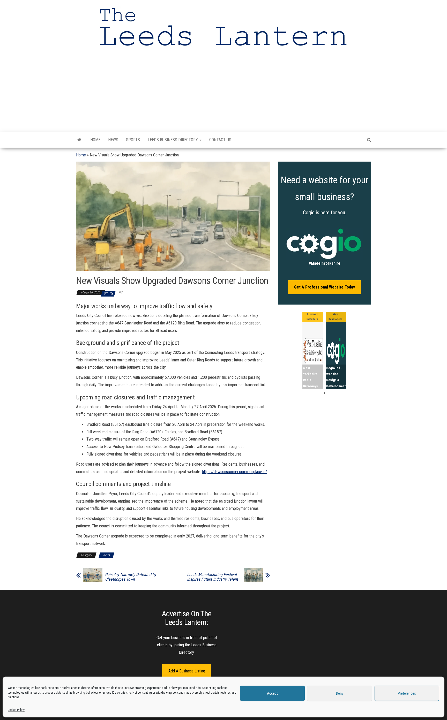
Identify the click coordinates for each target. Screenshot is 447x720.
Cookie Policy (16, 710)
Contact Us (220, 139)
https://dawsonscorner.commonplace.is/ (234, 471)
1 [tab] (324, 393)
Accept (272, 693)
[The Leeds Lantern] (79, 140)
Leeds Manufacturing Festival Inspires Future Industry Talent (212, 577)
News (113, 139)
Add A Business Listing (186, 671)
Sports (133, 139)
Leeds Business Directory (173, 139)
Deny (339, 693)
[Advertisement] (223, 89)
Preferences (407, 693)
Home (95, 139)
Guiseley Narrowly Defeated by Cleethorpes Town (130, 577)
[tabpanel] (312, 350)
